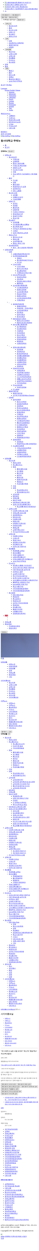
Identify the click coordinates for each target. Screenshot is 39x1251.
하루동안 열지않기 (9, 19)
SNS (7, 68)
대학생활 (8, 49)
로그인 (7, 147)
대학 (7, 38)
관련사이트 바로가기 (7, 1179)
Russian (11, 103)
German (11, 101)
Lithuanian (12, 97)
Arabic (11, 110)
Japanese (11, 92)
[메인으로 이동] (2, 658)
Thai (10, 108)
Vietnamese (12, 96)
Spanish (11, 106)
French (11, 99)
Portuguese (12, 105)
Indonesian (12, 94)
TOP (2, 1238)
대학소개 (8, 23)
